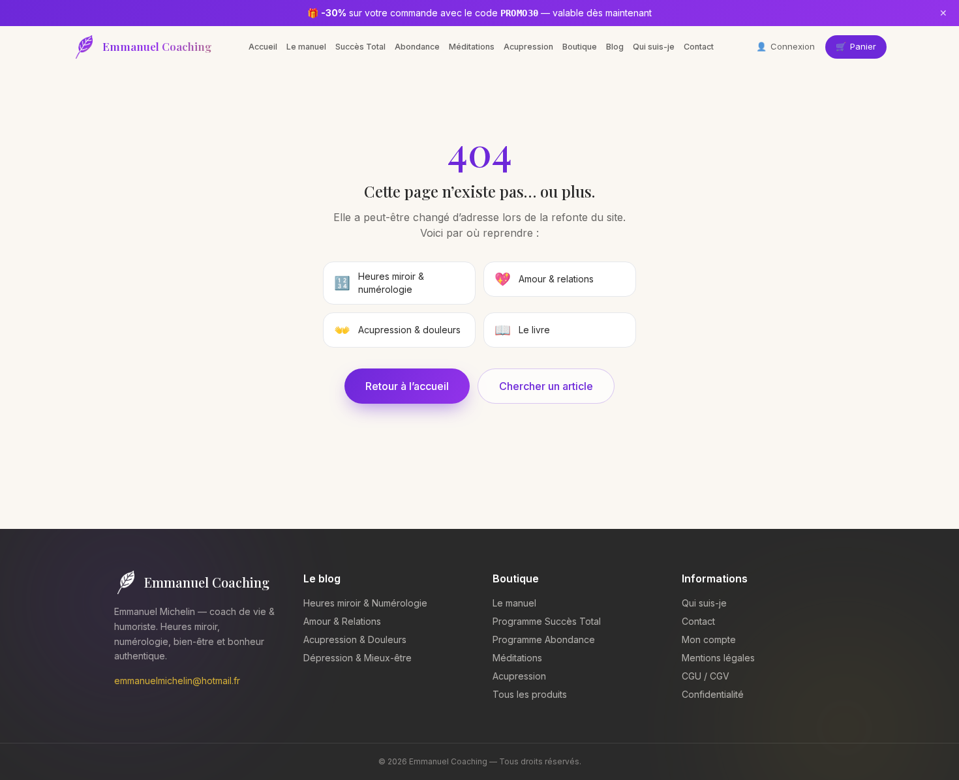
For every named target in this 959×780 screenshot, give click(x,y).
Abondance (417, 47)
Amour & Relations (342, 621)
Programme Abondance (544, 639)
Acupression (528, 47)
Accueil (263, 47)
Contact (699, 47)
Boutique (579, 47)
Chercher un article (546, 386)
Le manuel (306, 47)
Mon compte (709, 639)
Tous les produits (530, 694)
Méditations (472, 47)
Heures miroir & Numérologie (365, 602)
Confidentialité (713, 694)
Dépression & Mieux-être (357, 657)
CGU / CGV (705, 676)
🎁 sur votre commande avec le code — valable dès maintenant (479, 12)
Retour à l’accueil (407, 386)
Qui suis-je (654, 47)
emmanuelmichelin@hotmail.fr (177, 680)
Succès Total (360, 47)
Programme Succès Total (547, 621)
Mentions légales (718, 657)
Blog (615, 47)
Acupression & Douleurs (354, 639)
